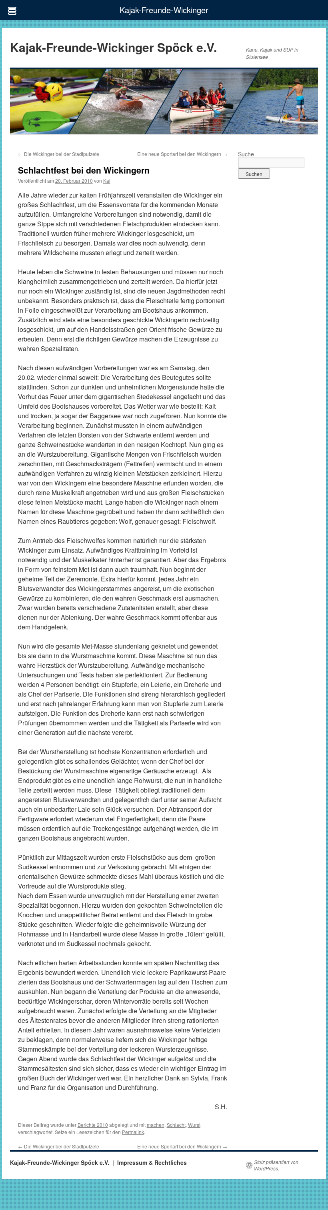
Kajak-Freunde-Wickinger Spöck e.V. (113, 47)
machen (155, 1124)
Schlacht (176, 1124)
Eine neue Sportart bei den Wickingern (182, 153)
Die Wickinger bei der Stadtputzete (58, 153)
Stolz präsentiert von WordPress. (276, 1165)
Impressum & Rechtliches (152, 1162)
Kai (106, 180)
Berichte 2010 (93, 1124)
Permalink (133, 1131)
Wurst (194, 1124)
